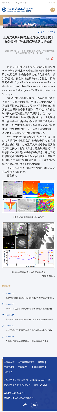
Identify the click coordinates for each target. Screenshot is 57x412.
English (19, 2)
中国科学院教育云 (26, 362)
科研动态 (29, 24)
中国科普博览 (38, 367)
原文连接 (12, 175)
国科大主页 (6, 2)
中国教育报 (23, 367)
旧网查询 (8, 372)
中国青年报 (9, 367)
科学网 (41, 362)
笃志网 (25, 2)
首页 (43, 32)
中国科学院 (9, 362)
